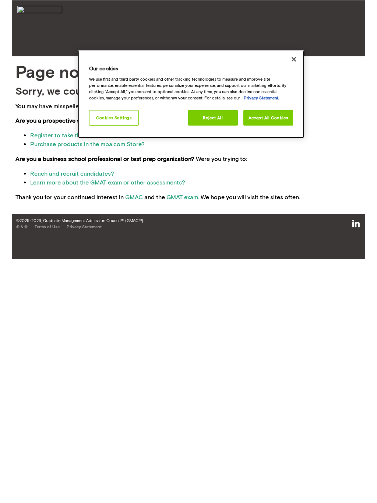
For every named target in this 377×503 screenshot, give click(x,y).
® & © (22, 227)
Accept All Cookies (268, 117)
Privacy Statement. (261, 97)
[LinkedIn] (356, 224)
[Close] (294, 59)
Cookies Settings (113, 117)
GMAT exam (182, 197)
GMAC (134, 197)
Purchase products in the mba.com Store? (87, 144)
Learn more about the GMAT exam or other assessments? (107, 182)
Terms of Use (47, 227)
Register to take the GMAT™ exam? (77, 135)
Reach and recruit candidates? (72, 173)
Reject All (213, 117)
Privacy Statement (84, 227)
